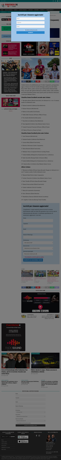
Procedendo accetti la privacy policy (31, 30)
